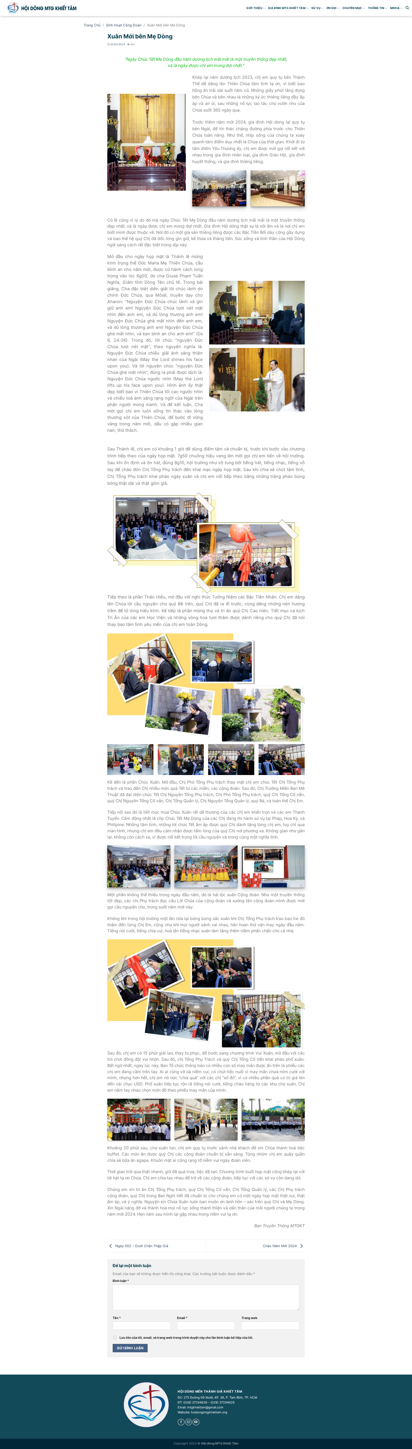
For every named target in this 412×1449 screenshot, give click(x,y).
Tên (117, 1318)
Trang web (249, 1318)
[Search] (407, 8)
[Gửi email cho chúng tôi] (188, 1422)
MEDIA (395, 8)
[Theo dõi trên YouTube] (195, 1422)
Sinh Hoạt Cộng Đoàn (123, 25)
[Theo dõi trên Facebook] (181, 1422)
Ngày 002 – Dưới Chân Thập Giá (141, 1246)
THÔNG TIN (376, 8)
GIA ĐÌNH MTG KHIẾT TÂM (287, 8)
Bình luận (121, 1281)
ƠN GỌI (331, 8)
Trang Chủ (92, 25)
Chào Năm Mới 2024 (280, 1246)
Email (182, 1318)
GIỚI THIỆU (254, 8)
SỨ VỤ (315, 8)
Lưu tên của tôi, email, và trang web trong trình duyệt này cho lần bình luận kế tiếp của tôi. (186, 1337)
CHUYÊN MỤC (352, 8)
